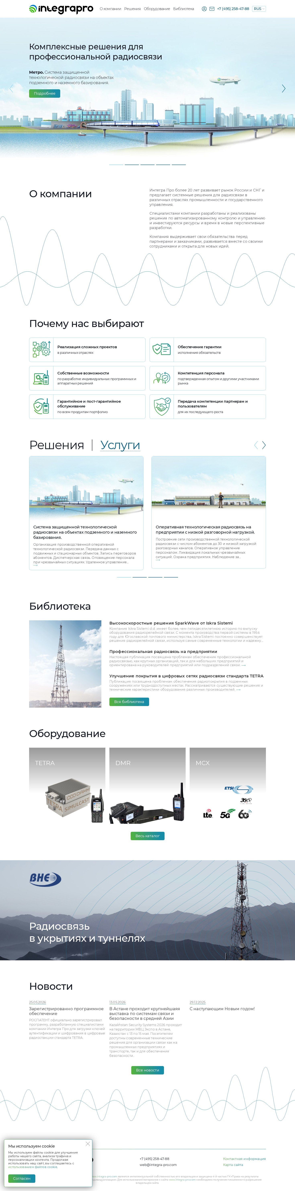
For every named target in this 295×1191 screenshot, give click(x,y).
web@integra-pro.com (158, 1165)
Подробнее (44, 93)
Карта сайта (233, 1165)
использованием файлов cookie (32, 1167)
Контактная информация (244, 1159)
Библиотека (183, 9)
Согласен (22, 1178)
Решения (132, 9)
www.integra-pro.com (104, 1176)
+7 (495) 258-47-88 (233, 9)
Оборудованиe (157, 9)
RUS (257, 9)
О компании (110, 9)
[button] (284, 92)
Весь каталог (147, 836)
